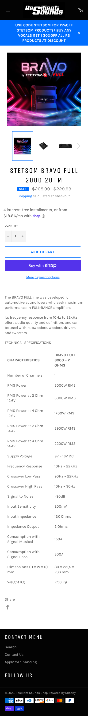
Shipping (25, 196)
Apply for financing (21, 662)
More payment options (43, 277)
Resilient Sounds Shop (32, 693)
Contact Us (14, 654)
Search (11, 647)
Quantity (11, 225)
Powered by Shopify (62, 693)
